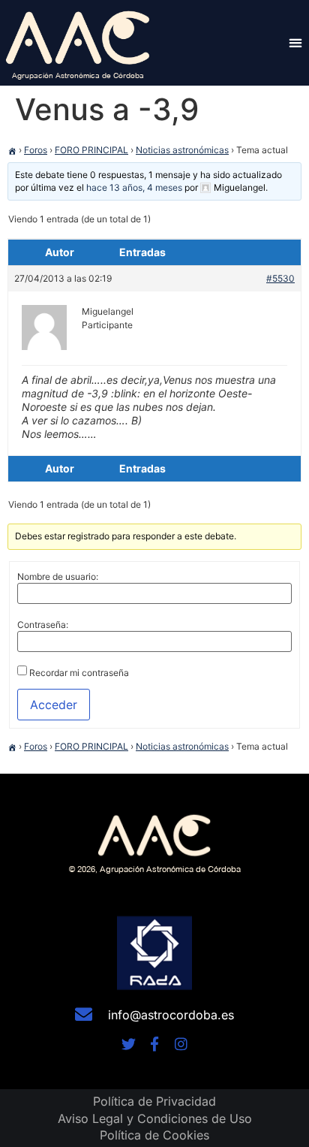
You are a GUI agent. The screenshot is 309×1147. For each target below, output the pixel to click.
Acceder (53, 704)
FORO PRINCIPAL (91, 149)
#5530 (280, 278)
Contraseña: (42, 624)
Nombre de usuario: (57, 576)
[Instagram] (181, 1044)
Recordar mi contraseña (79, 673)
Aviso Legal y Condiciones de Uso (155, 1118)
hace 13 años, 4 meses (134, 187)
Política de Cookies (154, 1134)
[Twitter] (129, 1044)
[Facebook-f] (155, 1044)
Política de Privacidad (154, 1101)
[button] (295, 42)
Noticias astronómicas (182, 149)
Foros (35, 149)
